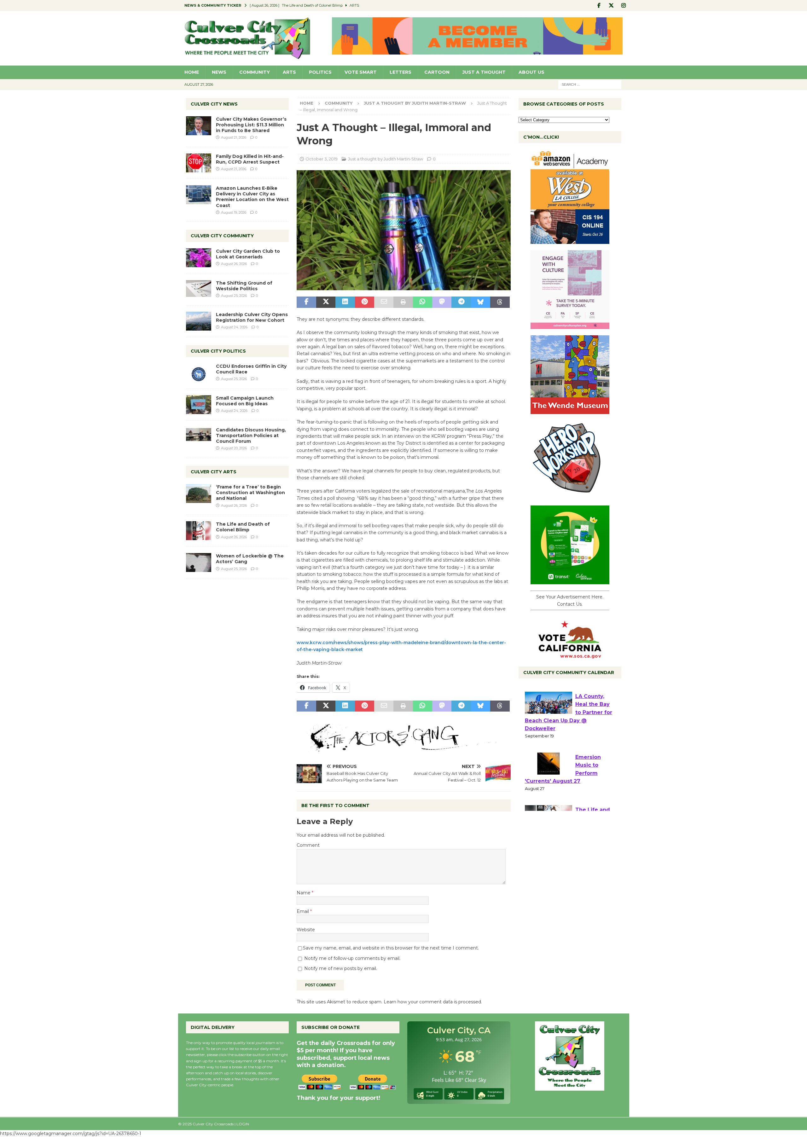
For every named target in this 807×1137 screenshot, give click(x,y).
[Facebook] (599, 5)
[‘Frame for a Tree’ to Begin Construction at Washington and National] (198, 493)
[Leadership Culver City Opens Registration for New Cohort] (198, 321)
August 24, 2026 (234, 327)
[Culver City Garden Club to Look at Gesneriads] (198, 257)
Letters (400, 72)
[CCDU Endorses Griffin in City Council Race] (198, 372)
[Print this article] (403, 302)
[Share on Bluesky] (480, 302)
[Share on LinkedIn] (345, 302)
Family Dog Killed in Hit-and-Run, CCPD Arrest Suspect (250, 159)
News (219, 72)
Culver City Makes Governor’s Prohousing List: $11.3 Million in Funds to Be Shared (251, 124)
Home (191, 72)
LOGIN (242, 1124)
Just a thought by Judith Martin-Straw (385, 158)
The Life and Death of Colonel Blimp (243, 527)
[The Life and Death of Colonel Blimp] (198, 530)
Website (306, 929)
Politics (320, 72)
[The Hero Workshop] (570, 496)
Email (303, 911)
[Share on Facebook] (306, 302)
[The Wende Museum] (570, 410)
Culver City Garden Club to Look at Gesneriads (248, 254)
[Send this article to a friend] (383, 302)
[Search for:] (589, 84)
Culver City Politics (218, 351)
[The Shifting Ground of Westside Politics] (198, 288)
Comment (308, 845)
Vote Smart (361, 72)
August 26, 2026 (234, 264)
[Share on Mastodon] (441, 302)
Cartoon (437, 72)
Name (304, 893)
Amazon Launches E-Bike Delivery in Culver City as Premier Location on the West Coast (252, 196)
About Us (531, 72)
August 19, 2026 (233, 212)
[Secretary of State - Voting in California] (569, 655)
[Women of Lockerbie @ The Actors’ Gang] (198, 562)
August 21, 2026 (233, 137)
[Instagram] (623, 5)
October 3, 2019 (321, 158)
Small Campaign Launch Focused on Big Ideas (245, 401)
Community (254, 72)
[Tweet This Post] (325, 302)
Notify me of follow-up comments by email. (352, 958)
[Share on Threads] (499, 302)
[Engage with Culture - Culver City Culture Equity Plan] (570, 325)
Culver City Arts (213, 472)
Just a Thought (484, 72)
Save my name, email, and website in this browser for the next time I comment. (391, 948)
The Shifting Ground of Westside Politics (244, 285)
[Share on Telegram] (461, 302)
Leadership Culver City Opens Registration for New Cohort (252, 317)
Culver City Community (222, 236)
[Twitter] (611, 5)
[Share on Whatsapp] (422, 302)
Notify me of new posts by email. (340, 968)
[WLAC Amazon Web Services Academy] (570, 240)
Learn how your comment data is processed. (433, 1002)
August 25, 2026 (234, 295)
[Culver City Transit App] (570, 581)
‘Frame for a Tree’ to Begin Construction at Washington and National (250, 492)
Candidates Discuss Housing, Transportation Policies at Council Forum (251, 435)
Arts (289, 72)
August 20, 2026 (234, 448)
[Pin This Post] (364, 302)
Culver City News (214, 104)
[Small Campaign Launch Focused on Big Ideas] (198, 404)
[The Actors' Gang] (403, 748)
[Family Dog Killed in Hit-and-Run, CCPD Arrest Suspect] (198, 162)
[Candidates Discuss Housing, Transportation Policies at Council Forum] (198, 436)
